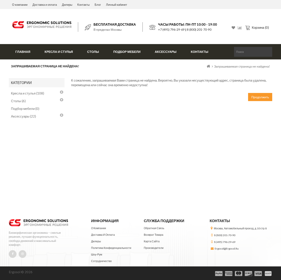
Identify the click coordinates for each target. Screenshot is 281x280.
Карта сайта (152, 241)
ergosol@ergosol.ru (227, 248)
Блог (98, 4)
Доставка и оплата (44, 4)
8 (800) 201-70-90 (199, 29)
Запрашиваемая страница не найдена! (242, 66)
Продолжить (260, 97)
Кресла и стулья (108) (27, 93)
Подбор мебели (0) (25, 109)
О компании (19, 4)
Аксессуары (166, 52)
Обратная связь (154, 228)
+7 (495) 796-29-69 (171, 29)
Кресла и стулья (59, 52)
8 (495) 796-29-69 (224, 242)
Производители (154, 248)
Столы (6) (18, 101)
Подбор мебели (126, 52)
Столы (93, 52)
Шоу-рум (96, 254)
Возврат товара (153, 234)
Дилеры (67, 4)
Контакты (83, 4)
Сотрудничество (101, 261)
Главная (22, 52)
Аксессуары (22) (23, 116)
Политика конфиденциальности (111, 248)
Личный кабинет (116, 4)
